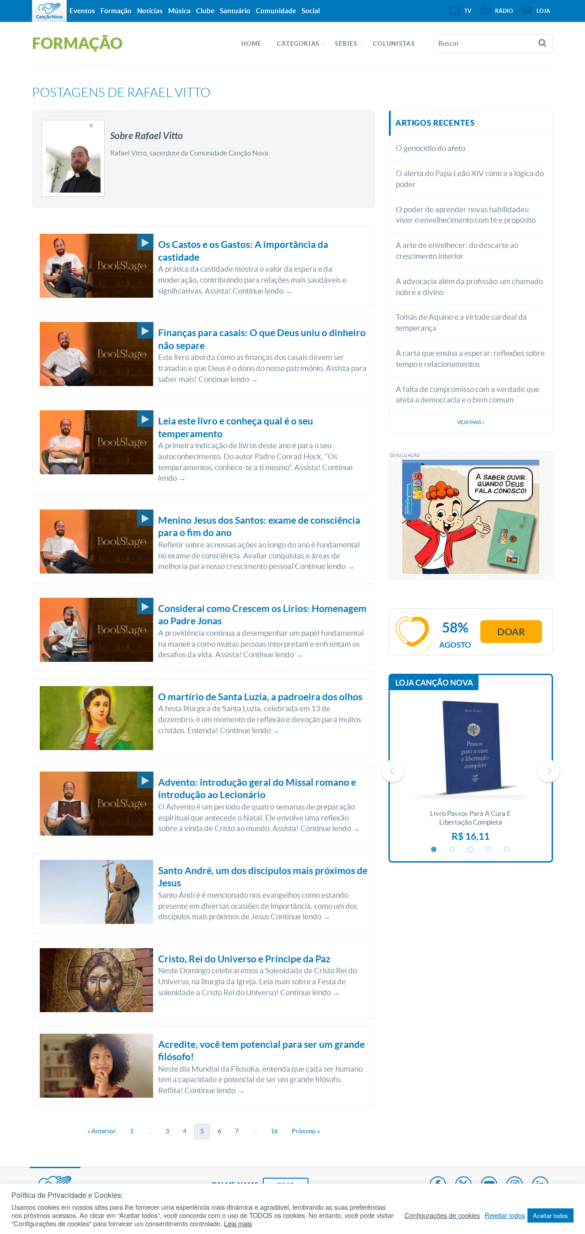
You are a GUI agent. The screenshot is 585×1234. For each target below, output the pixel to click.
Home (251, 43)
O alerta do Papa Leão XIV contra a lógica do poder (470, 178)
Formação (116, 11)
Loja (543, 11)
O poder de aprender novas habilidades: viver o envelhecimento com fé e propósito (466, 215)
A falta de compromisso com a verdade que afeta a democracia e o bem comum (467, 394)
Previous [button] (393, 771)
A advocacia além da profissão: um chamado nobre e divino (469, 286)
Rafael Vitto (168, 93)
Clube (205, 11)
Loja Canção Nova (434, 682)
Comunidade (276, 11)
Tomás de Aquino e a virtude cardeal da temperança (461, 322)
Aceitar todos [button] (550, 1215)
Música (179, 11)
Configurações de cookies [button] (442, 1215)
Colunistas (394, 43)
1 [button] (434, 850)
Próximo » (306, 1131)
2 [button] (452, 850)
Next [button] (548, 771)
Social (311, 11)
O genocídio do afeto (430, 148)
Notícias (150, 11)
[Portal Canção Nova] (49, 11)
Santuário (235, 11)
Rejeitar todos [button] (504, 1215)
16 (274, 1131)
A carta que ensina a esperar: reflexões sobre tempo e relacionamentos (470, 358)
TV (468, 11)
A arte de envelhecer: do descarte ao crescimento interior (457, 250)
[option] (470, 771)
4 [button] (489, 850)
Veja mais (470, 422)
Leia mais (238, 1223)
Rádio (504, 11)
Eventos (82, 11)
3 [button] (471, 850)
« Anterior (101, 1131)
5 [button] (507, 850)
